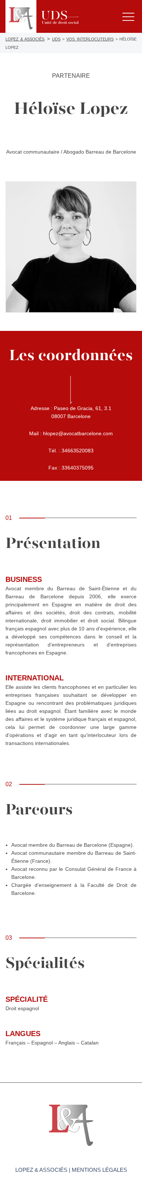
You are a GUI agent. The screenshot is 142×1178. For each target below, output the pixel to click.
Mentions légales (99, 1170)
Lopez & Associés (41, 1170)
